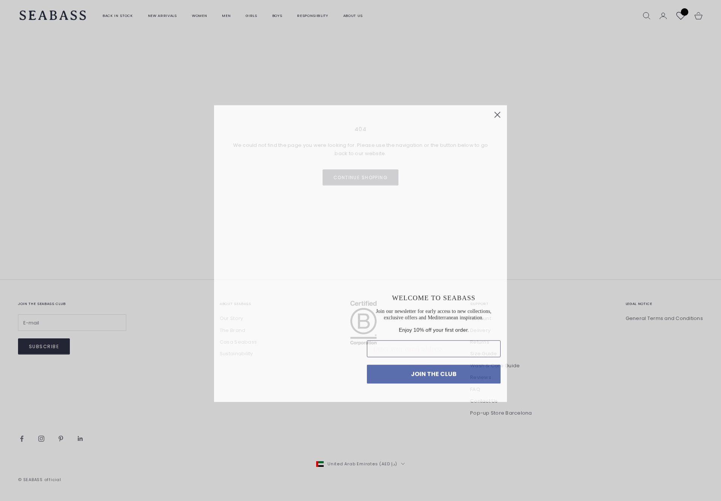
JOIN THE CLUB (434, 375)
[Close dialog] (497, 107)
